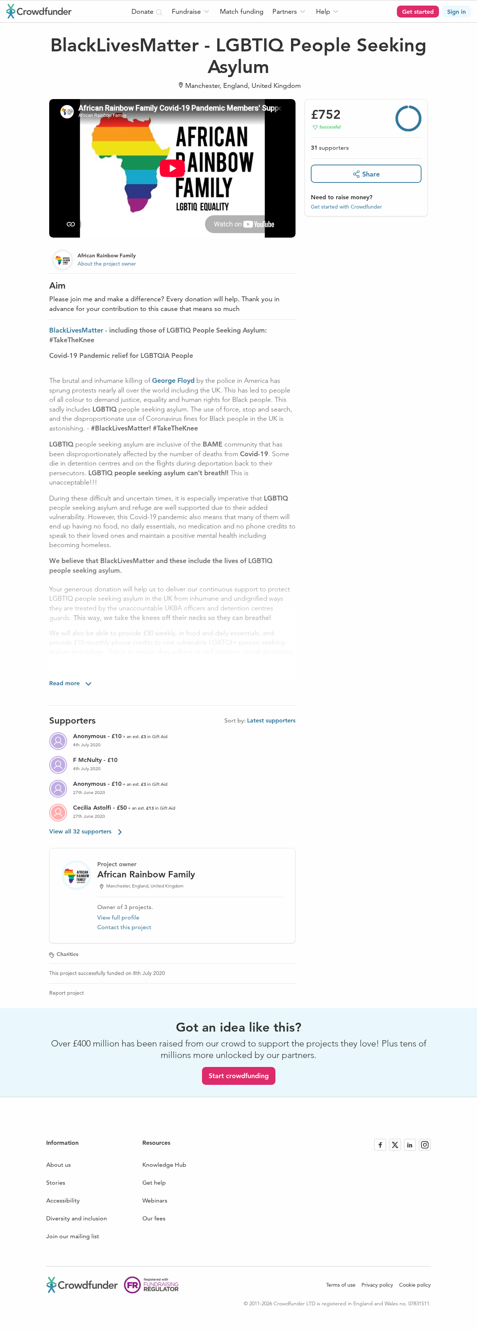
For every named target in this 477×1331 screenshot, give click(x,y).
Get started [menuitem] (418, 11)
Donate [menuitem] (143, 11)
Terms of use (341, 1284)
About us (58, 1164)
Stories (55, 1182)
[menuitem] (191, 11)
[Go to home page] (39, 11)
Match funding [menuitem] (241, 11)
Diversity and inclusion (76, 1218)
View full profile (118, 917)
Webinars (154, 1200)
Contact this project (124, 927)
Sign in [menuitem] (456, 11)
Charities (67, 954)
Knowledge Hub (164, 1164)
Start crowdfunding (239, 1075)
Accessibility (63, 1200)
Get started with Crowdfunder (346, 206)
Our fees (153, 1218)
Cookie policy (415, 1284)
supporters (330, 147)
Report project (66, 992)
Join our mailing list (72, 1236)
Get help (154, 1182)
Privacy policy (377, 1284)
